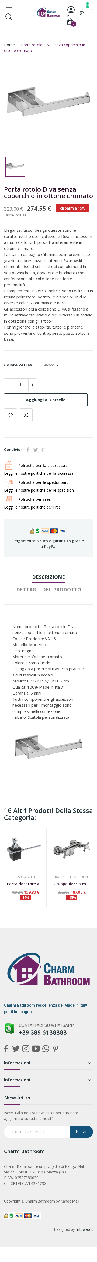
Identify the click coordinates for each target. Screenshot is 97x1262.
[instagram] (25, 1049)
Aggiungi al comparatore (26, 414)
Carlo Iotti (25, 877)
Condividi (28, 450)
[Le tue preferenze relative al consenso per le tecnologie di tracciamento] (87, 5)
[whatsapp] (45, 1049)
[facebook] (6, 1049)
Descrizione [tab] (48, 577)
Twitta (35, 450)
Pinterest (43, 450)
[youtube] (35, 1049)
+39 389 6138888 (43, 1032)
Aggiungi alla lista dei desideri (10, 414)
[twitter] (16, 1049)
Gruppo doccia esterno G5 (72, 883)
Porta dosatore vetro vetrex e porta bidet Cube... (25, 883)
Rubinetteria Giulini (72, 877)
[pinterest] (55, 1049)
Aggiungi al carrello (46, 399)
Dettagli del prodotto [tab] (48, 589)
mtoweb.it (84, 1229)
